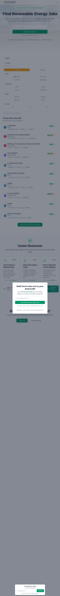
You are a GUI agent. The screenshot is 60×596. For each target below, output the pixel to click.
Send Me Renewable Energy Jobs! (30, 302)
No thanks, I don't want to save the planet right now (30, 310)
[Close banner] (43, 586)
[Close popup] (45, 284)
